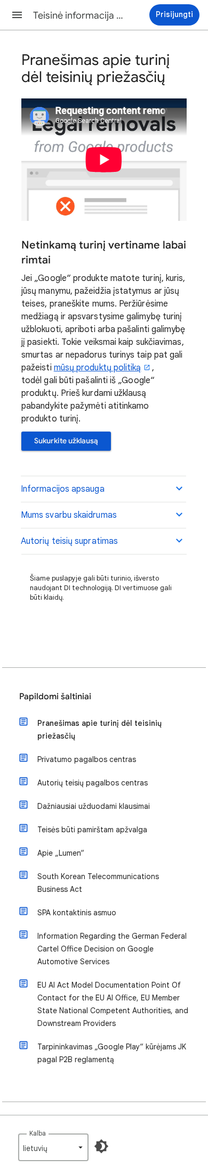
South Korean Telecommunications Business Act (98, 883)
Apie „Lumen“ (60, 853)
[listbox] (53, 1147)
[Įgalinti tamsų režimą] (101, 1146)
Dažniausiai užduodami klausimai (93, 806)
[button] (17, 15)
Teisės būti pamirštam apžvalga (92, 829)
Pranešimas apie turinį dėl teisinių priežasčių (99, 729)
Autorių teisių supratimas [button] (69, 541)
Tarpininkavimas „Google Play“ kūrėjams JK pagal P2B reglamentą (111, 1053)
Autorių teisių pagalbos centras (92, 783)
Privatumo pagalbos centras (86, 759)
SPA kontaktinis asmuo (76, 912)
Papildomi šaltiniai (55, 696)
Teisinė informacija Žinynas (80, 15)
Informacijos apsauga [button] (63, 489)
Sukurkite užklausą (66, 440)
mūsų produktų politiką (97, 367)
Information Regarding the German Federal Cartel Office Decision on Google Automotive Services (112, 948)
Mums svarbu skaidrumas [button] (69, 515)
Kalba (37, 1133)
